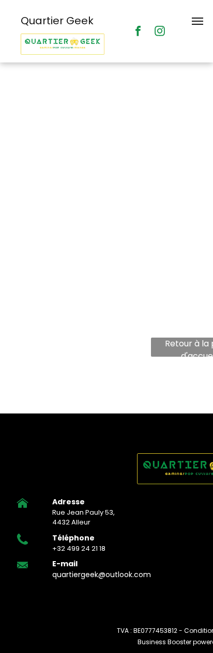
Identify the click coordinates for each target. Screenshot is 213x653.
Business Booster (164, 642)
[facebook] (138, 32)
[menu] (197, 21)
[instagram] (160, 32)
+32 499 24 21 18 (78, 548)
